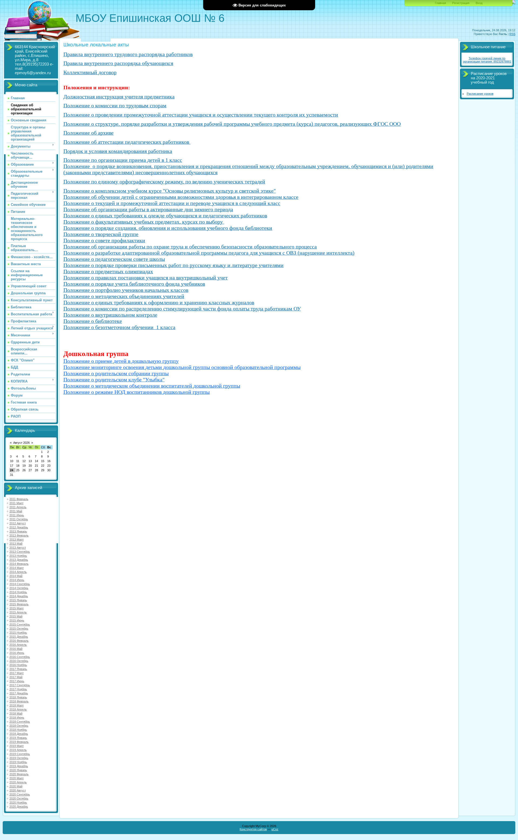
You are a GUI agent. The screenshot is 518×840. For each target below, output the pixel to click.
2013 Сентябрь (19, 551)
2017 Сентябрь (19, 685)
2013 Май (15, 543)
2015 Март (16, 608)
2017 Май (15, 677)
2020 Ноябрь (18, 802)
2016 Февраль (19, 640)
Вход (479, 3)
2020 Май (15, 786)
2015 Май (15, 616)
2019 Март (16, 745)
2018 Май (15, 713)
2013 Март (16, 539)
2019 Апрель (18, 750)
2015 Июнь (16, 620)
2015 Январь (18, 600)
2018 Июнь (16, 717)
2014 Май (15, 576)
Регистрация (460, 3)
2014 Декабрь (18, 596)
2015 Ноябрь (18, 632)
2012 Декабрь (18, 527)
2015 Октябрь (18, 628)
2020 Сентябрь (19, 794)
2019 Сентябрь (19, 754)
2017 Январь (18, 669)
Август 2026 (21, 442)
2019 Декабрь (18, 766)
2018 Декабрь (18, 733)
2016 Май (15, 648)
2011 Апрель (17, 507)
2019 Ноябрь (18, 762)
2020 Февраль (19, 774)
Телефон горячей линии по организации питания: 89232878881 (487, 60)
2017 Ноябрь (18, 689)
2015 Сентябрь (19, 624)
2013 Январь (18, 531)
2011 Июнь (16, 515)
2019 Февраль (19, 741)
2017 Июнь (16, 681)
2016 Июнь (16, 652)
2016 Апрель (18, 644)
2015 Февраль (19, 604)
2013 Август (17, 547)
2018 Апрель (18, 709)
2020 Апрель (18, 782)
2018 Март (16, 705)
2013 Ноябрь (18, 555)
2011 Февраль (18, 499)
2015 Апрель (18, 612)
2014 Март (16, 567)
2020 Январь (18, 770)
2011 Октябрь (18, 519)
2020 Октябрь (18, 798)
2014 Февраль (19, 563)
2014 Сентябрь (19, 584)
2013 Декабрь (18, 559)
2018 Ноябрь (18, 729)
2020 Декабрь (18, 806)
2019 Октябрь (18, 758)
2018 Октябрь (18, 725)
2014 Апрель (18, 571)
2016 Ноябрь (18, 665)
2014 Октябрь (18, 588)
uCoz (274, 829)
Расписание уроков (480, 93)
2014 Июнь (16, 580)
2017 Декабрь (18, 693)
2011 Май (15, 511)
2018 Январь (18, 697)
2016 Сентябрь (19, 656)
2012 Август (17, 523)
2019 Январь (18, 737)
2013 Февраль (19, 535)
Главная (440, 3)
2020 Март (16, 778)
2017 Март (16, 673)
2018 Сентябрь (19, 721)
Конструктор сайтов (253, 829)
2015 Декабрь (18, 636)
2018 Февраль (19, 701)
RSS (512, 34)
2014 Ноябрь (18, 592)
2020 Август (17, 790)
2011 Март (16, 503)
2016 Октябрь (18, 661)
